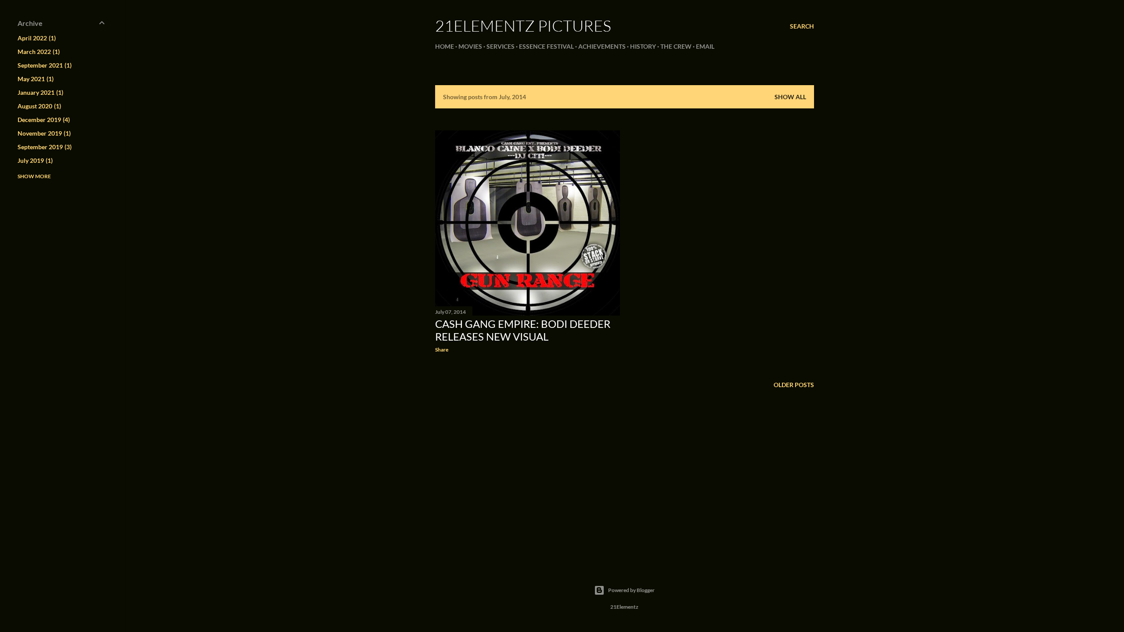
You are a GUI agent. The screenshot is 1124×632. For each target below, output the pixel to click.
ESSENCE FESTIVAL (546, 46)
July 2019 (34, 160)
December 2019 (43, 119)
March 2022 (38, 51)
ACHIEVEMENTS (602, 46)
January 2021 (39, 92)
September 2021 (44, 65)
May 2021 (35, 79)
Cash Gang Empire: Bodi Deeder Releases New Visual (522, 330)
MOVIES (470, 46)
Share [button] (441, 349)
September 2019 (44, 147)
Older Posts (794, 384)
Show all (790, 97)
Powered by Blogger (631, 590)
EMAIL (705, 46)
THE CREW (676, 46)
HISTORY (643, 46)
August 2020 (38, 106)
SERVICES (500, 46)
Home (444, 46)
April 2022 (36, 38)
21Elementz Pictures (523, 25)
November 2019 (43, 133)
